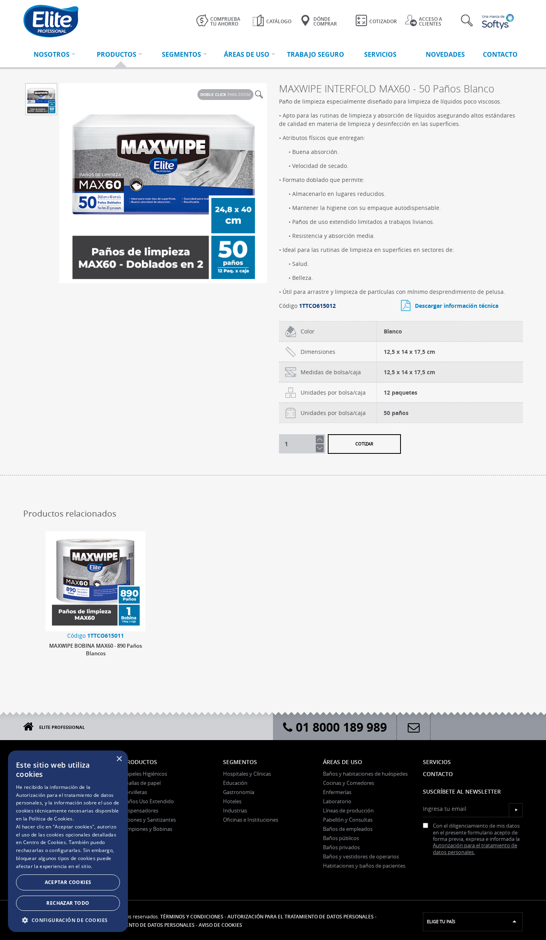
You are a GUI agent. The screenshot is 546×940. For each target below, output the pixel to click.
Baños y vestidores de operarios (361, 856)
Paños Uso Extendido (148, 801)
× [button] (119, 759)
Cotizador (383, 21)
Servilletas (135, 792)
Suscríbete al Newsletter (462, 791)
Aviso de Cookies (220, 925)
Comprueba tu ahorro (225, 21)
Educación (235, 782)
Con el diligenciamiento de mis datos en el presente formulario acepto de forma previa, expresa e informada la (476, 839)
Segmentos (240, 762)
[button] (68, 920)
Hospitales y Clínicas (247, 773)
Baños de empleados (348, 828)
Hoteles (232, 801)
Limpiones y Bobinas (147, 828)
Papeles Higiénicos (145, 773)
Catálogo (278, 21)
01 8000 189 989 (340, 727)
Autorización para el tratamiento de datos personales (300, 916)
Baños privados (341, 847)
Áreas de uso (342, 762)
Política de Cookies (51, 818)
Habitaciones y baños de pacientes (364, 865)
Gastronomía (238, 792)
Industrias (235, 810)
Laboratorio (337, 801)
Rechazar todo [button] (67, 903)
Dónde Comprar (325, 21)
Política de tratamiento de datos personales (135, 925)
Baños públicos (341, 838)
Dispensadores (140, 810)
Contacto (438, 774)
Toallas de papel (142, 782)
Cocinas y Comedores (348, 782)
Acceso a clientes (430, 21)
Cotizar (364, 444)
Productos (140, 762)
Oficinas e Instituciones (250, 819)
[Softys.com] (499, 22)
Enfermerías (337, 792)
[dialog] (68, 841)
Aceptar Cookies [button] (68, 882)
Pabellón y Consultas (348, 819)
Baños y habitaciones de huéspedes (365, 773)
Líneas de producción (348, 810)
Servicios (437, 762)
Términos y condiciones (191, 916)
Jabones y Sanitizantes (149, 819)
